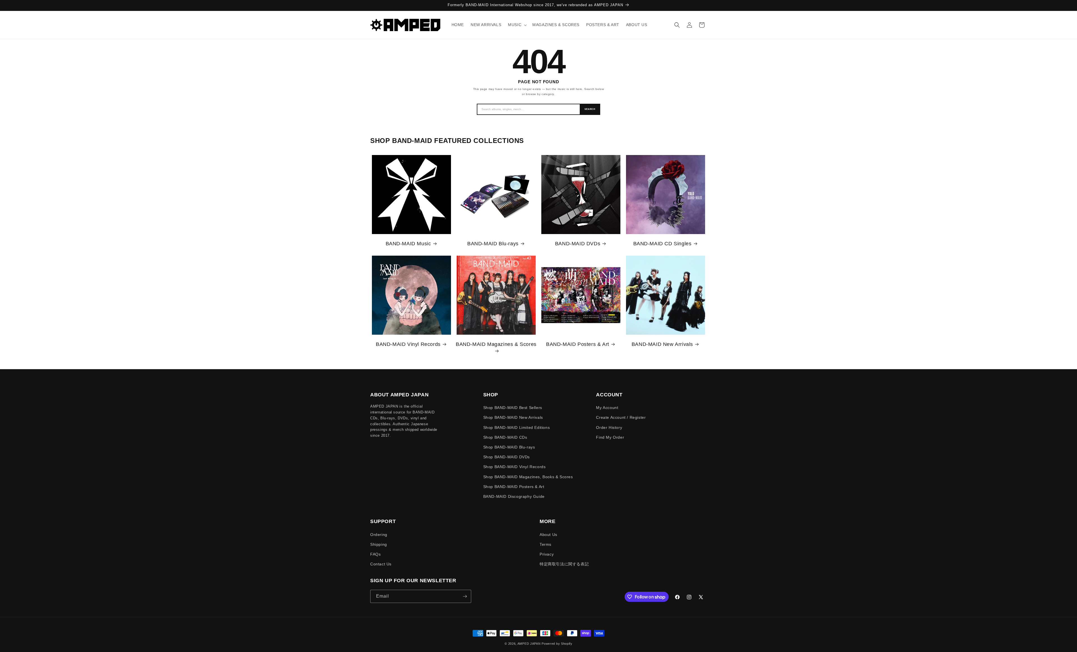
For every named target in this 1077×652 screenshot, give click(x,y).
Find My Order (610, 437)
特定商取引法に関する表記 (564, 564)
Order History (609, 427)
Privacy (547, 554)
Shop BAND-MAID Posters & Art (513, 486)
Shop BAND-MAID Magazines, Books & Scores (528, 477)
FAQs (375, 554)
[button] (517, 25)
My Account (607, 407)
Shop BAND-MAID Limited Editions (516, 427)
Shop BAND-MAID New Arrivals (513, 417)
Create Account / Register (621, 417)
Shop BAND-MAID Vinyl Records (514, 466)
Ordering (378, 534)
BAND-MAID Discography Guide (514, 496)
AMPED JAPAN (529, 643)
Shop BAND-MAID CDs (505, 437)
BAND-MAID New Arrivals (662, 344)
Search (589, 109)
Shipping (378, 544)
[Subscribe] (465, 596)
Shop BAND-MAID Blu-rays (509, 447)
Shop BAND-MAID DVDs (506, 457)
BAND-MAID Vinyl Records (408, 344)
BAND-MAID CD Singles (662, 243)
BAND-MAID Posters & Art (577, 344)
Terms (545, 544)
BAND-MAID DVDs (577, 243)
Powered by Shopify (557, 643)
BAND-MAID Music (408, 243)
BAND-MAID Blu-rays (493, 243)
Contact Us (381, 564)
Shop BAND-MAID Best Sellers (512, 407)
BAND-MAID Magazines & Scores (496, 344)
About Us (548, 534)
